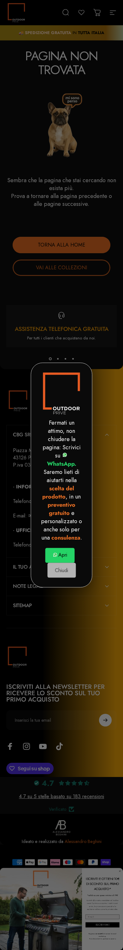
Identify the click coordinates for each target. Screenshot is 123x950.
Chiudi (61, 570)
